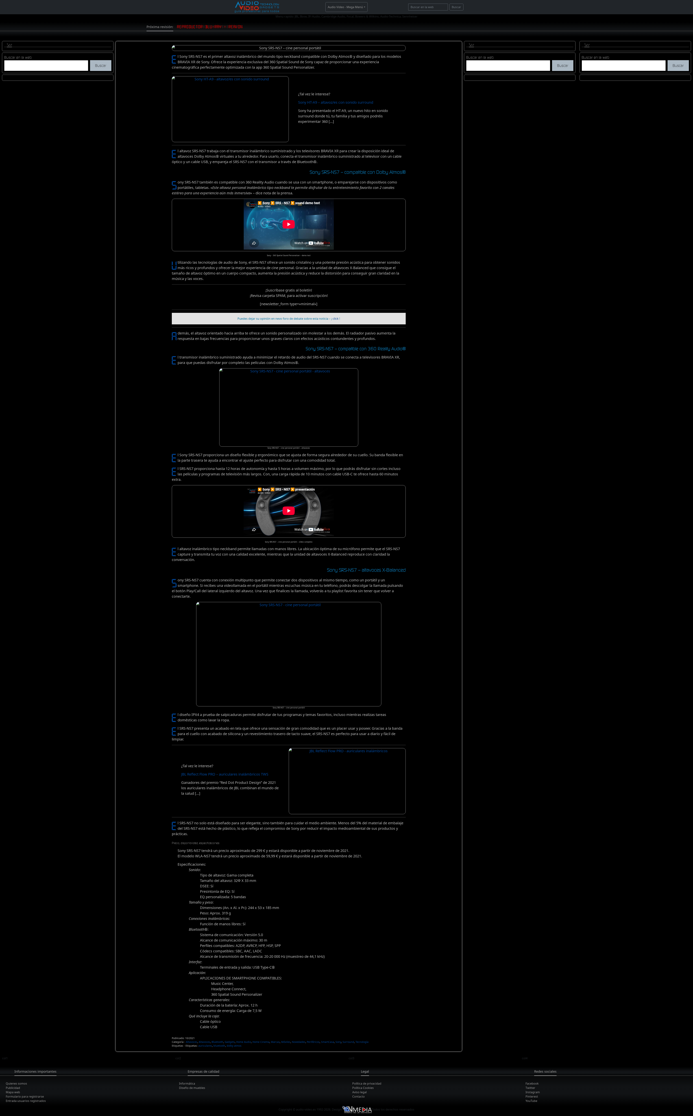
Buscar (456, 7)
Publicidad (13, 1088)
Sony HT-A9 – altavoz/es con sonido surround (335, 102)
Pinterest (532, 1096)
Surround (348, 1042)
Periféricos (313, 1042)
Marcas (275, 1042)
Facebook (532, 1083)
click (336, 319)
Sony (338, 1042)
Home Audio (243, 1042)
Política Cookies (363, 1088)
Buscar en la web (18, 57)
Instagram (533, 1092)
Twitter (530, 1088)
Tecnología (362, 1042)
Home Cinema (260, 1042)
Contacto (358, 1096)
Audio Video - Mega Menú (345, 7)
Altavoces (191, 1042)
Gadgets (230, 1042)
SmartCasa (327, 1042)
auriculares (205, 1045)
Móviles (285, 1042)
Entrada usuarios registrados (26, 1101)
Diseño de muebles (192, 1088)
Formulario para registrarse (25, 1096)
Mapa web (13, 1092)
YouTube (531, 1101)
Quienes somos (16, 1083)
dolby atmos (234, 1045)
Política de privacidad (366, 1083)
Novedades (298, 1042)
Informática (187, 1083)
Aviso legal (359, 1092)
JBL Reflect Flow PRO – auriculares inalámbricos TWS (224, 774)
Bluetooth (217, 1042)
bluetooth (219, 1045)
